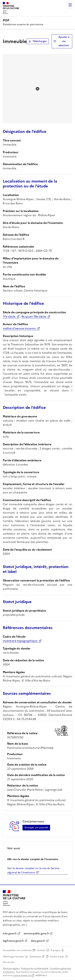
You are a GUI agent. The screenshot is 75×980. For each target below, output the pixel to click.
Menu (70, 4)
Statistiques (35, 956)
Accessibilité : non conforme (17, 950)
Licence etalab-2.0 (22, 975)
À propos (55, 950)
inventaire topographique (20, 641)
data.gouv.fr (38, 941)
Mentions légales (11, 968)
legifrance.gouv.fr (13, 941)
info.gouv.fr (10, 933)
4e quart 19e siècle (33, 316)
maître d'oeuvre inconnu (19, 328)
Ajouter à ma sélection (63, 41)
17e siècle (9, 316)
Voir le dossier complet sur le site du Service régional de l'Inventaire (33, 870)
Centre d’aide (57, 956)
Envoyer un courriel (36, 827)
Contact (41, 950)
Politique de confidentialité (34, 968)
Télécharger (40, 41)
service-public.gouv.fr (36, 933)
